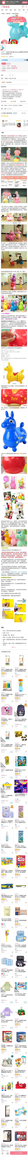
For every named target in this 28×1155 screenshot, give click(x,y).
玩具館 (3, 13)
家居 (24, 10)
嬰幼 (11, 10)
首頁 (6, 10)
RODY (3, 52)
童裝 (15, 10)
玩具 (19, 10)
